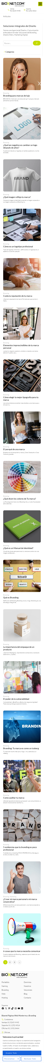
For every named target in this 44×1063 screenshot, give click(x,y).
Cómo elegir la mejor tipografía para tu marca (20, 398)
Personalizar (9, 1059)
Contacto (27, 998)
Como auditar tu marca (13, 797)
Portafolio (5, 982)
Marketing (13, 897)
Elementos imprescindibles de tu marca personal (21, 346)
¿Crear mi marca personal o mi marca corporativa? (20, 900)
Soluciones (28, 990)
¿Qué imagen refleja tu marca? (17, 197)
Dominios (27, 982)
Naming (5, 986)
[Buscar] (37, 43)
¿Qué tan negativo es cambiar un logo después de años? (20, 146)
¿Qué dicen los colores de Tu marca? (19, 498)
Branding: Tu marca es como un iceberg (21, 748)
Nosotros (27, 986)
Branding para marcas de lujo (16, 95)
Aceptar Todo (11, 1053)
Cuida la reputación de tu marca (17, 296)
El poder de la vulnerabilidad (16, 699)
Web (3, 994)
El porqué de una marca (14, 449)
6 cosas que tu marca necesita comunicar (21, 951)
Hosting (5, 998)
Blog (25, 994)
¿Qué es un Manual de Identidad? (18, 548)
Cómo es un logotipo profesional (18, 246)
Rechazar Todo (30, 1059)
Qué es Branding (10, 597)
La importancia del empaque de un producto (18, 648)
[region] (22, 1048)
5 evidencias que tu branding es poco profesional (20, 848)
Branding (6, 93)
